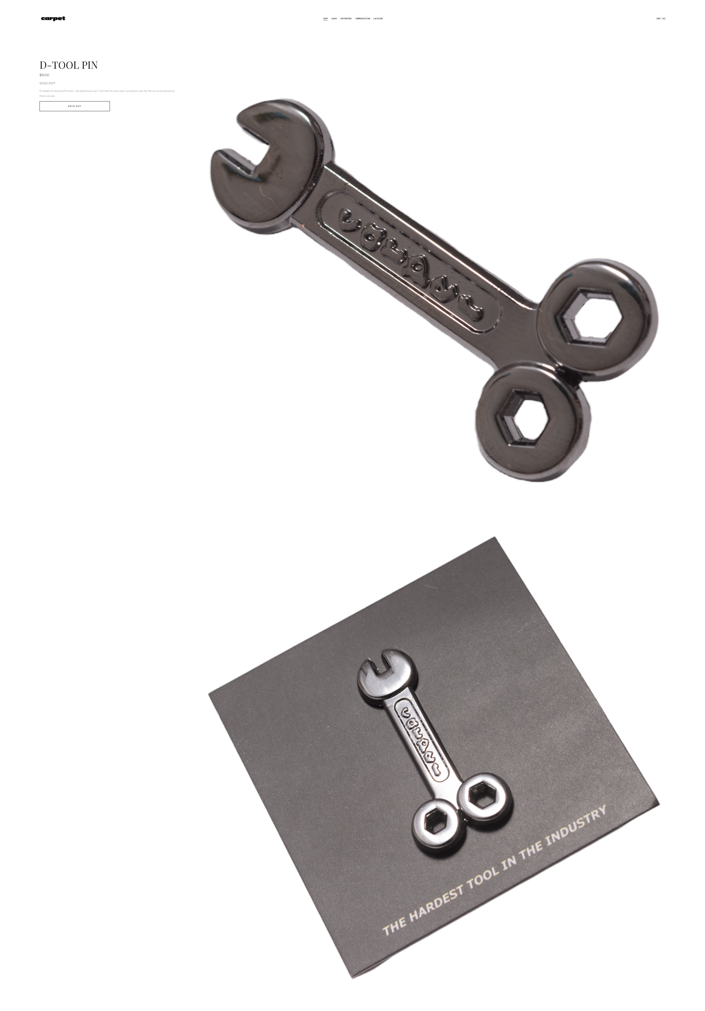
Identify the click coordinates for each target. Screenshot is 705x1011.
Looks (334, 18)
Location (378, 18)
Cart (661, 18)
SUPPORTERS (346, 18)
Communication (362, 18)
